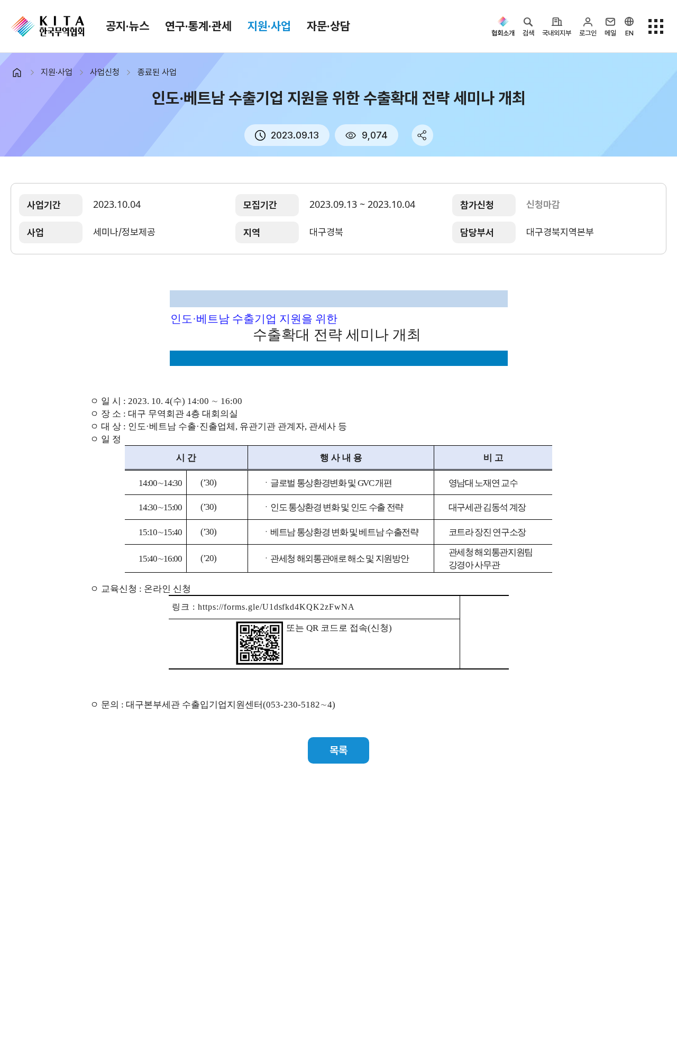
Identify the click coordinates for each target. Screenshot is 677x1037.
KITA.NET (48, 26)
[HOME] (21, 72)
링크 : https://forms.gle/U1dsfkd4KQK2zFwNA (263, 606)
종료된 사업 (157, 72)
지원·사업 (269, 26)
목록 (338, 750)
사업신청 (105, 72)
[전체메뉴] (655, 26)
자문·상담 (328, 26)
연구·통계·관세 (198, 26)
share (422, 135)
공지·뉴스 (127, 26)
